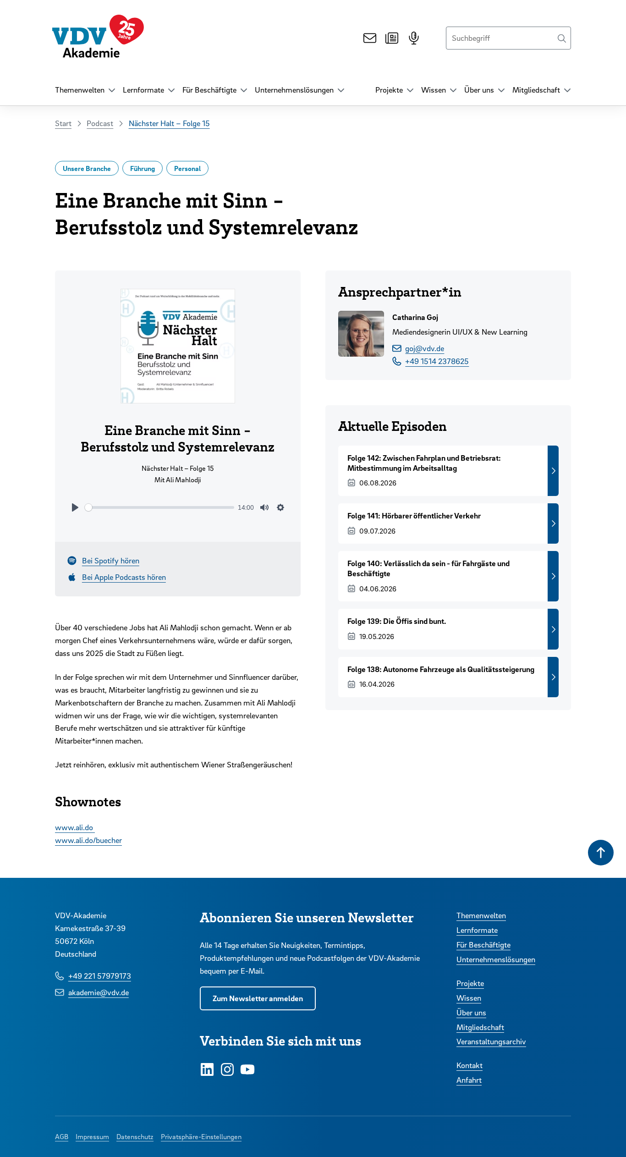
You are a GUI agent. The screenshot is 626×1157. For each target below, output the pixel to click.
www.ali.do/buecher (88, 840)
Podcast (100, 123)
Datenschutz (135, 1136)
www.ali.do (75, 827)
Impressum (92, 1136)
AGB (61, 1136)
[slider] (160, 507)
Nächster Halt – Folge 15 (169, 123)
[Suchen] (562, 38)
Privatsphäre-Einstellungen (201, 1136)
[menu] (85, 90)
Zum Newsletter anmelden (258, 998)
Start (63, 123)
